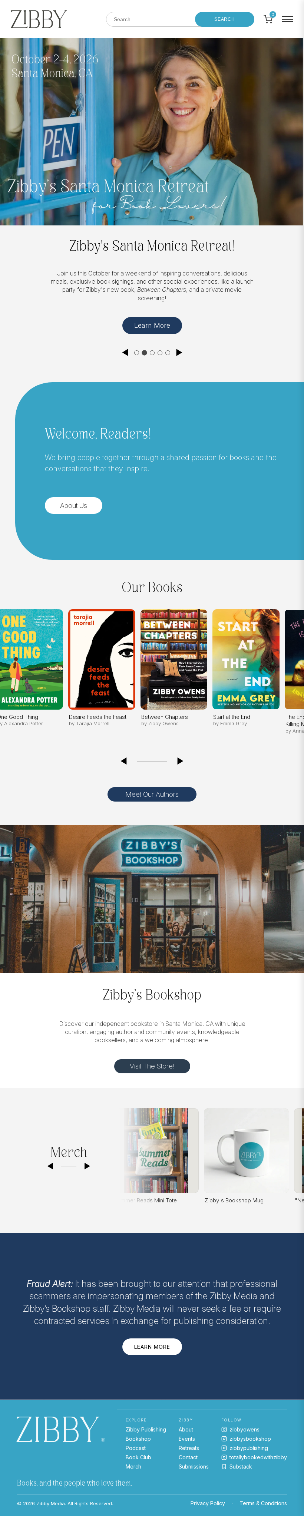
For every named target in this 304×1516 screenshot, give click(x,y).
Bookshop (138, 1439)
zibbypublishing (248, 1448)
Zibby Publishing (146, 1429)
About (186, 1429)
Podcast (136, 1448)
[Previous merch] (50, 1163)
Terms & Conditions (263, 1503)
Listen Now (236, 322)
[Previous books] (123, 758)
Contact (188, 1457)
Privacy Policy (208, 1503)
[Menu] (287, 19)
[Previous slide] (125, 349)
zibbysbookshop (250, 1439)
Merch (133, 1466)
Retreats (189, 1448)
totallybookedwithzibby (258, 1457)
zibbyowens (244, 1429)
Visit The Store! (152, 1063)
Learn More (152, 1343)
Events (187, 1439)
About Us (73, 502)
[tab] (136, 349)
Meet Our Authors (152, 791)
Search (224, 19)
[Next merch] (87, 1163)
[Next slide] (179, 349)
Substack (240, 1466)
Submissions (194, 1466)
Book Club (138, 1457)
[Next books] (180, 758)
